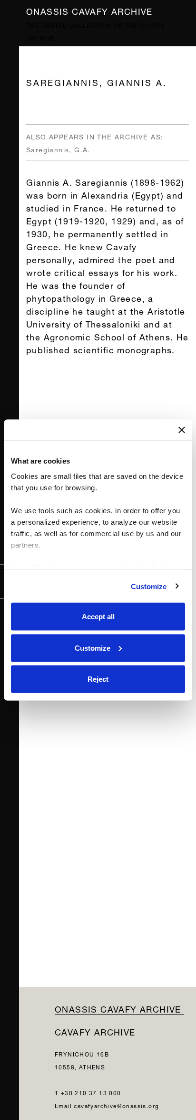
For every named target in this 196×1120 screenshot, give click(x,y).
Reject (98, 679)
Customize (149, 586)
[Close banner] (181, 430)
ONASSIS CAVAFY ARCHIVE (118, 1008)
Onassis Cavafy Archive (89, 10)
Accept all (98, 617)
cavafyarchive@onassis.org (116, 1104)
